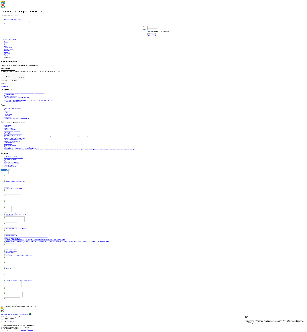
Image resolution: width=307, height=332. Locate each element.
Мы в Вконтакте (8, 165)
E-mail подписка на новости (11, 163)
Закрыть (3, 23)
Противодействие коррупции (12, 135)
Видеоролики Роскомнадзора (12, 141)
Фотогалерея (7, 117)
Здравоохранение (8, 128)
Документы (7, 50)
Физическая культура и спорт (12, 131)
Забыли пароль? (151, 35)
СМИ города (7, 115)
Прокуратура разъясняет (10, 96)
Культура (6, 126)
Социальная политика (10, 129)
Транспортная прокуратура (11, 98)
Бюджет (6, 112)
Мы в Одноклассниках (10, 166)
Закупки (6, 52)
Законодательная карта (10, 94)
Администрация (8, 49)
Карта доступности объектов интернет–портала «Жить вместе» (21, 148)
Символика (7, 111)
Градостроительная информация (12, 108)
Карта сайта (7, 161)
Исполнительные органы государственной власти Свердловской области (24, 93)
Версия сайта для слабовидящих (12, 19)
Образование (7, 125)
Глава (5, 44)
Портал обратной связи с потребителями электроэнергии (19, 147)
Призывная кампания (10, 145)
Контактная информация (10, 159)
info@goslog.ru (10, 321)
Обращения (7, 55)
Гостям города (8, 114)
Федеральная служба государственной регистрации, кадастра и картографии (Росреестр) (28, 100)
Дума (5, 46)
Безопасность (7, 53)
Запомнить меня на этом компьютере (159, 31)
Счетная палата (8, 47)
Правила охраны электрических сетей (14, 138)
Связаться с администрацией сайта (13, 158)
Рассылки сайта (8, 144)
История (6, 109)
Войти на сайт (4, 39)
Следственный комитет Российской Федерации (17, 97)
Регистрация (150, 36)
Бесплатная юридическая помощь (13, 139)
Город (5, 43)
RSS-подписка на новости (11, 162)
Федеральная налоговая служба (12, 101)
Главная (6, 42)
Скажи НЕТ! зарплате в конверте (13, 134)
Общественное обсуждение (11, 142)
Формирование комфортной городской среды (16, 118)
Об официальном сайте (10, 156)
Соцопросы (7, 132)
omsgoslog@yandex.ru (27, 330)
